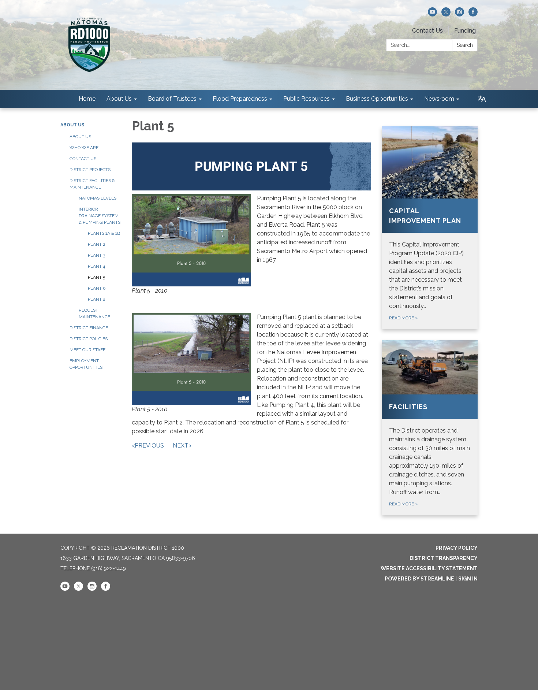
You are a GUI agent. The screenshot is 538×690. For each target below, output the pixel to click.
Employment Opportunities (86, 364)
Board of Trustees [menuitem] (172, 98)
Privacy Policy (457, 548)
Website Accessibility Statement (429, 568)
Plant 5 (96, 277)
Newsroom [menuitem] (439, 98)
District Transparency (444, 558)
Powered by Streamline (419, 579)
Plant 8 (96, 299)
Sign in (468, 579)
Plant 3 (96, 255)
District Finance (89, 327)
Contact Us (427, 30)
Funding (465, 30)
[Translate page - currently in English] (482, 99)
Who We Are (84, 147)
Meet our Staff (87, 349)
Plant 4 (96, 266)
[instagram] (459, 14)
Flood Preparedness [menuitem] (240, 98)
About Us (72, 124)
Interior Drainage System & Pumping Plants (99, 216)
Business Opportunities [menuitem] (377, 98)
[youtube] (432, 14)
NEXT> (182, 445)
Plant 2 (96, 244)
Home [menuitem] (87, 98)
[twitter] (446, 14)
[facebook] (473, 14)
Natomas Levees (97, 198)
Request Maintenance (94, 313)
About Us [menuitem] (119, 98)
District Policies (89, 338)
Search (465, 45)
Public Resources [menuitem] (306, 98)
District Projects (90, 169)
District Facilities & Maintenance (92, 184)
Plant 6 (96, 288)
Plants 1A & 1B (104, 233)
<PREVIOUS (148, 445)
